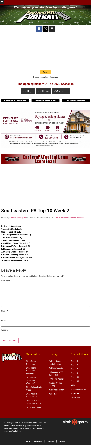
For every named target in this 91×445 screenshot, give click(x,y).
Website (4, 330)
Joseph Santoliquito (18, 217)
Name (4, 311)
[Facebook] (39, 29)
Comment (6, 281)
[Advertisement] (45, 50)
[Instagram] (52, 29)
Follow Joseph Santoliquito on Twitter (69, 217)
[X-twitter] (45, 29)
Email (4, 320)
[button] (2, 2)
